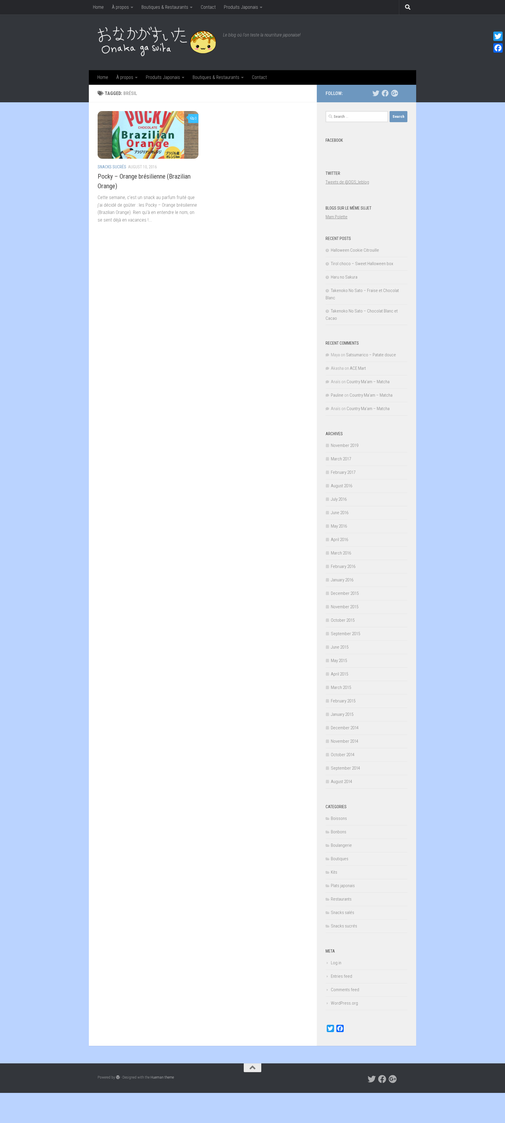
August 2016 (341, 485)
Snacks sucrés (112, 167)
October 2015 (342, 620)
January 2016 (342, 580)
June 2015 (339, 647)
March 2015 (341, 687)
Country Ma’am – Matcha (368, 381)
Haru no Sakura (344, 277)
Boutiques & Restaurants (164, 7)
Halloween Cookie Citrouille (355, 250)
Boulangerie (341, 845)
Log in (336, 962)
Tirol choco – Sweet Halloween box (362, 263)
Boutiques (339, 858)
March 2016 (341, 553)
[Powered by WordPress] (118, 1077)
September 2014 (345, 768)
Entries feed (341, 976)
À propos (120, 7)
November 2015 (344, 606)
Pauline (337, 395)
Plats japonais (343, 885)
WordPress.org (344, 1003)
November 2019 (344, 445)
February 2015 (343, 701)
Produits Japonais (241, 7)
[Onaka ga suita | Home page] (157, 42)
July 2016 (339, 499)
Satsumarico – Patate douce (371, 354)
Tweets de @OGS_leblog (347, 182)
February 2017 (343, 472)
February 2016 (343, 566)
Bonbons (338, 832)
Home (98, 7)
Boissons (339, 818)
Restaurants (341, 899)
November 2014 (344, 741)
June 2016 (339, 512)
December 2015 (345, 593)
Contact (208, 7)
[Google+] (394, 93)
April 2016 (339, 539)
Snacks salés (342, 912)
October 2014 (342, 754)
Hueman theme (162, 1077)
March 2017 (341, 459)
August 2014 (341, 781)
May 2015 (339, 660)
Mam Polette (336, 217)
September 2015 (345, 633)
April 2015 (339, 674)
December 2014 (345, 727)
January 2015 (342, 714)
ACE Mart (358, 368)
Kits (334, 872)
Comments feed (345, 989)
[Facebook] (385, 93)
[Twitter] (375, 93)
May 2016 (339, 526)
